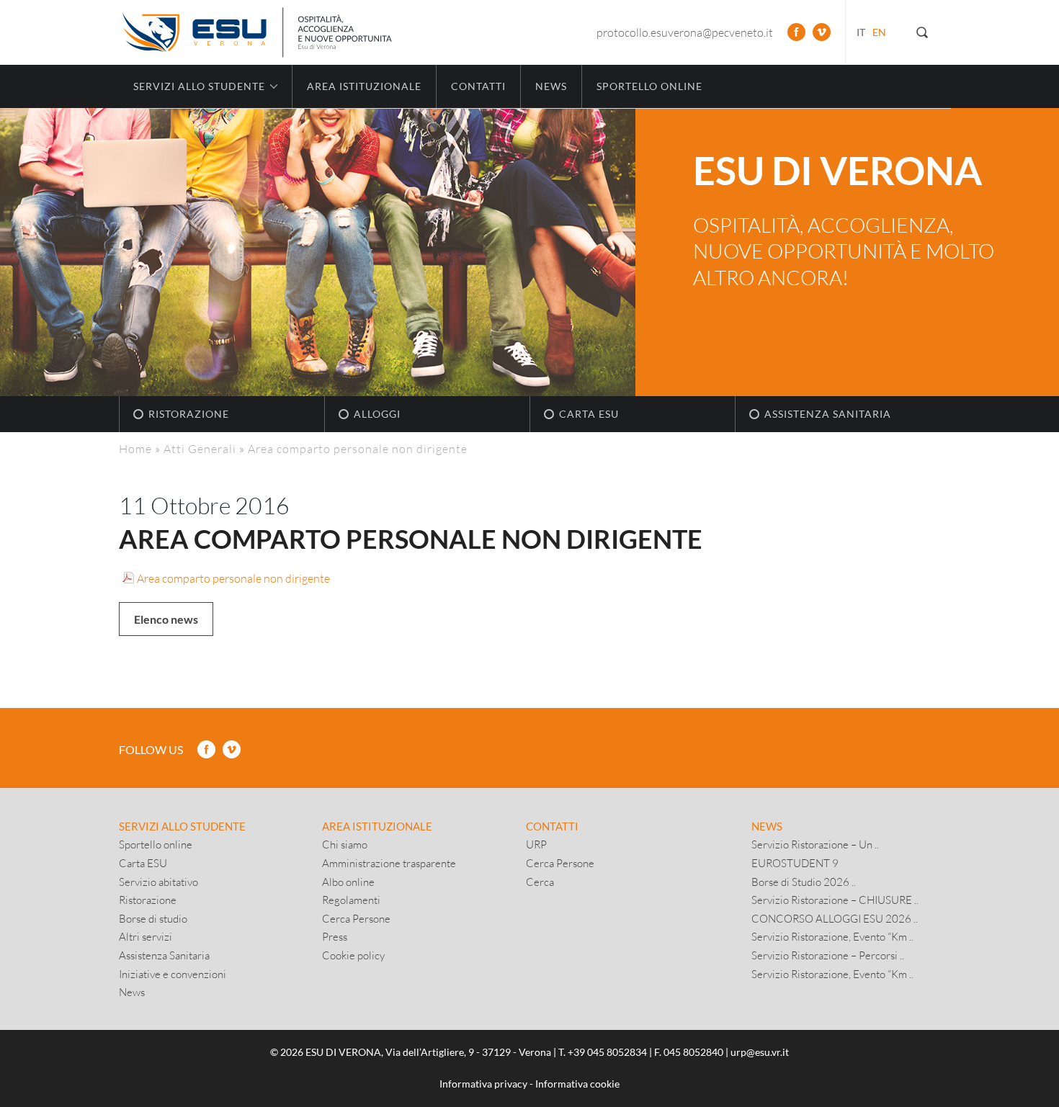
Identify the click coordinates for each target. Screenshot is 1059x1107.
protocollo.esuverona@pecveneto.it (684, 32)
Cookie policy (353, 955)
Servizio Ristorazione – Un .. (815, 844)
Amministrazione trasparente (389, 862)
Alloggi (377, 414)
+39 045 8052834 (607, 1052)
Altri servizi (145, 936)
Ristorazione (188, 414)
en (879, 32)
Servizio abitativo (158, 881)
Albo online (348, 881)
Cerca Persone (356, 918)
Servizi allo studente (182, 826)
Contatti (478, 86)
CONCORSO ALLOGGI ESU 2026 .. (834, 918)
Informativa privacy (483, 1083)
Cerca (540, 881)
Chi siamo (344, 844)
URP (536, 844)
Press (334, 936)
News (551, 86)
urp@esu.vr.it (759, 1052)
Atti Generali (200, 448)
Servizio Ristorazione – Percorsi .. (827, 955)
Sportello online (649, 86)
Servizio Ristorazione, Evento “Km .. (832, 936)
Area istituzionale (364, 86)
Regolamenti (351, 899)
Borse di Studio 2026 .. (803, 881)
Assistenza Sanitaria (827, 414)
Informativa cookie (577, 1083)
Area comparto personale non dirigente (233, 578)
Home (135, 448)
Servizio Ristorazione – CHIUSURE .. (835, 899)
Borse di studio (153, 918)
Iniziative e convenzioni (172, 973)
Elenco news (166, 619)
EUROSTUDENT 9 (795, 862)
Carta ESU (589, 414)
